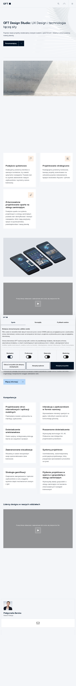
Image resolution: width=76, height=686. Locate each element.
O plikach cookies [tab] (63, 322)
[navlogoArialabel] (7, 3)
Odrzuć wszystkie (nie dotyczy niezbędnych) (14, 366)
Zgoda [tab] (13, 322)
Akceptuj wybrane (38, 365)
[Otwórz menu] (72, 3)
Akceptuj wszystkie (62, 365)
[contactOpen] (38, 623)
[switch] (28, 356)
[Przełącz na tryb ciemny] (64, 3)
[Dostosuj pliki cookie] (38, 303)
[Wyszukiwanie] (58, 3)
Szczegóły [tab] (38, 322)
